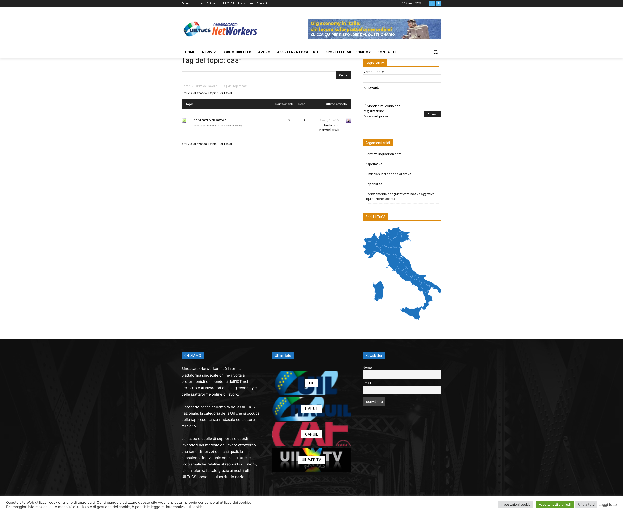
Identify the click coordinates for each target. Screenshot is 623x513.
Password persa (375, 116)
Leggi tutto (608, 505)
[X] (438, 3)
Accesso (433, 114)
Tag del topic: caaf (212, 60)
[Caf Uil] (311, 434)
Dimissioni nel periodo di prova (388, 174)
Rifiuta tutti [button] (586, 504)
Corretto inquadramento (384, 154)
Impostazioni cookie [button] (516, 504)
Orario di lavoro (233, 125)
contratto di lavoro (210, 120)
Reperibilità (374, 184)
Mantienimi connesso (384, 106)
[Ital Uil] (311, 409)
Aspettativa (374, 164)
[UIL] (311, 383)
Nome (367, 367)
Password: (371, 87)
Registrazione (373, 111)
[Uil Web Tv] (311, 460)
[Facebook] (432, 3)
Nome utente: (374, 71)
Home (186, 86)
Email (367, 383)
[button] (435, 52)
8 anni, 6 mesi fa (329, 120)
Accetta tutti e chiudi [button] (555, 504)
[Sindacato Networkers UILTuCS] (220, 29)
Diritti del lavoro (206, 86)
